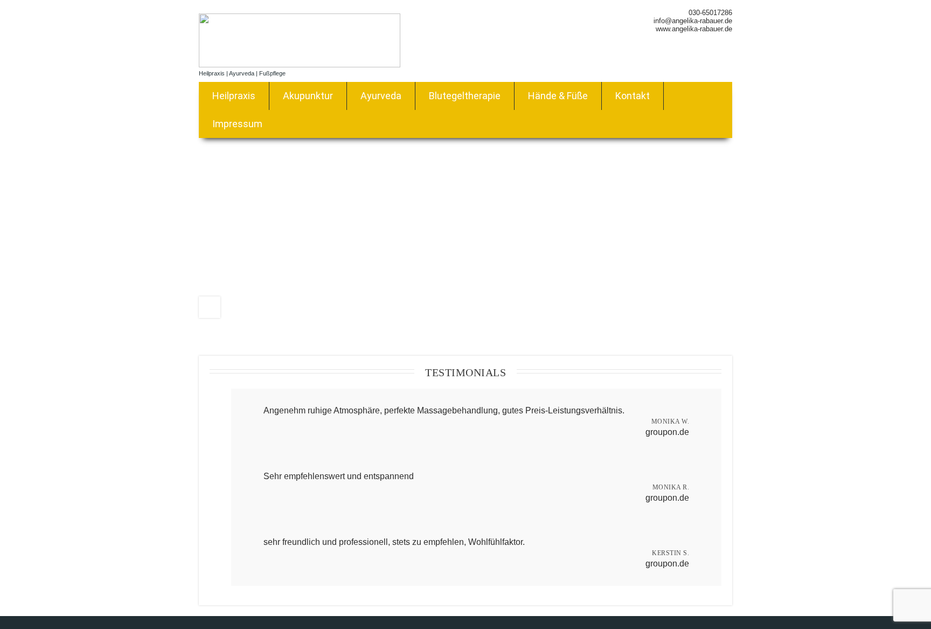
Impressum (237, 123)
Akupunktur (308, 95)
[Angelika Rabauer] (299, 64)
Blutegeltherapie (465, 95)
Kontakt (632, 95)
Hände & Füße (558, 95)
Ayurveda (380, 95)
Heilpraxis (233, 95)
